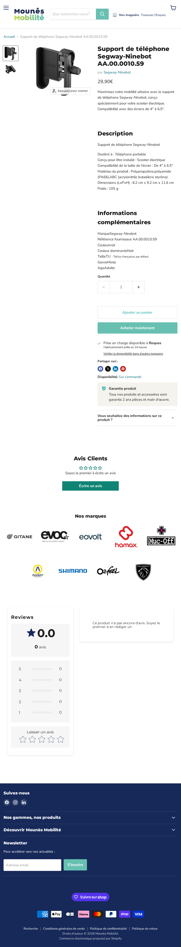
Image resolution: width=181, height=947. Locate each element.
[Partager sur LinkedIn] (115, 369)
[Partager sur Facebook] (100, 369)
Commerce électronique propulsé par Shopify (90, 938)
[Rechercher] (102, 14)
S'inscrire (75, 864)
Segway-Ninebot (117, 72)
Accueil (9, 37)
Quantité (104, 276)
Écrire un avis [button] (90, 486)
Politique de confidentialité (108, 929)
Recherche (31, 929)
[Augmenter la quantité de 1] (139, 287)
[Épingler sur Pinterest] (123, 369)
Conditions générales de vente (64, 929)
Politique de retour (145, 929)
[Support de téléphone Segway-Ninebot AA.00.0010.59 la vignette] (10, 53)
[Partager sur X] (108, 369)
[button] (40, 668)
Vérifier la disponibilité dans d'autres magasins (133, 353)
